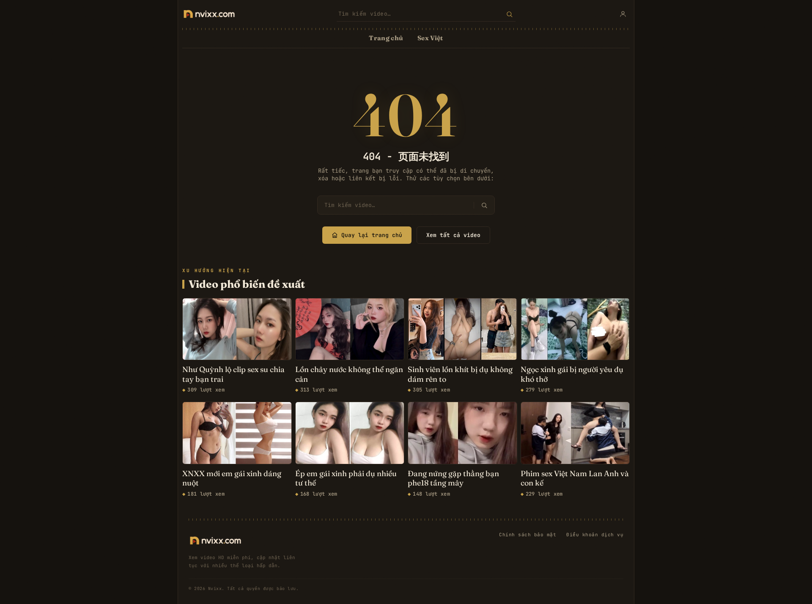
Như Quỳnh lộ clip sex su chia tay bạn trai (233, 374)
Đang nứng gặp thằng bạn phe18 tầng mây (453, 478)
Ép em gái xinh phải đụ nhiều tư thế (346, 478)
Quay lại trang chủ (371, 235)
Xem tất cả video (453, 235)
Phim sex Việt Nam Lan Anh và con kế (575, 478)
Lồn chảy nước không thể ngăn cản (349, 374)
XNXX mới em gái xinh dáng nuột (231, 478)
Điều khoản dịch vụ (594, 535)
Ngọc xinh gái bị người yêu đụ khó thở (572, 374)
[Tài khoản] (623, 14)
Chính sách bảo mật (527, 535)
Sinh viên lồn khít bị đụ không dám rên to (460, 374)
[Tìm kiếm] (509, 14)
